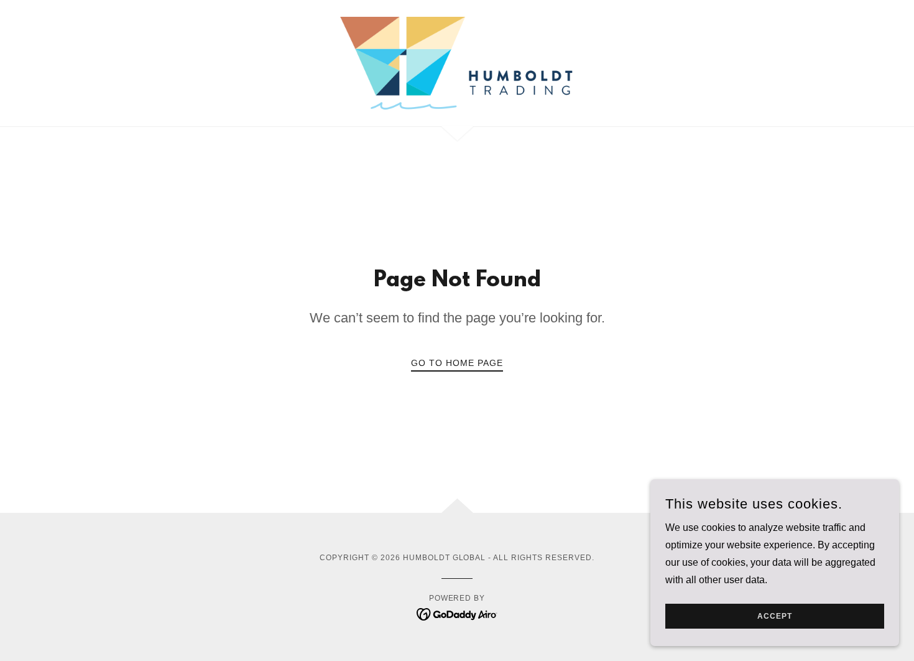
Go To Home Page (457, 363)
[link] (457, 62)
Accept (774, 616)
